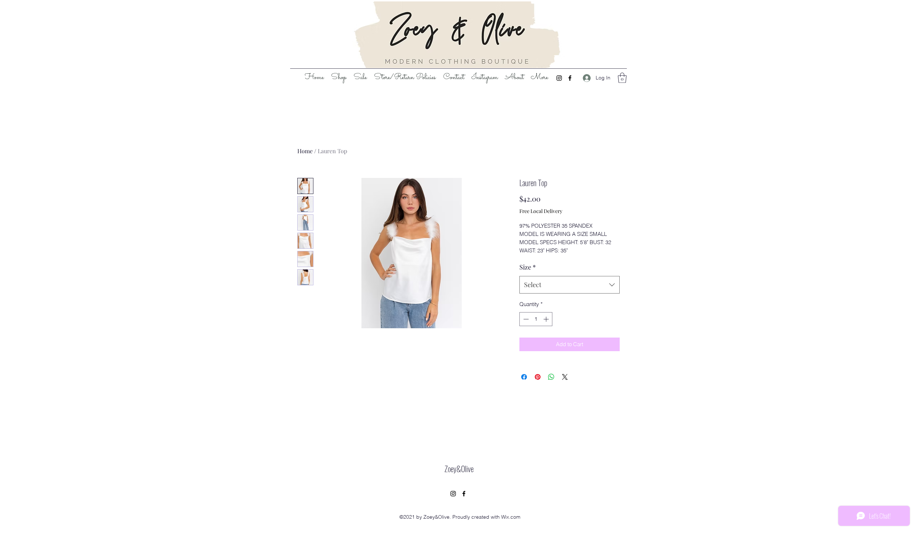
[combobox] (569, 285)
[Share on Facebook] (524, 377)
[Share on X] (565, 377)
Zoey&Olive (459, 468)
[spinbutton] (536, 319)
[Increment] (547, 319)
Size (527, 267)
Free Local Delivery (540, 211)
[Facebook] (569, 78)
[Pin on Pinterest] (537, 377)
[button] (622, 78)
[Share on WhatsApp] (551, 377)
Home (305, 151)
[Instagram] (559, 78)
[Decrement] (525, 319)
